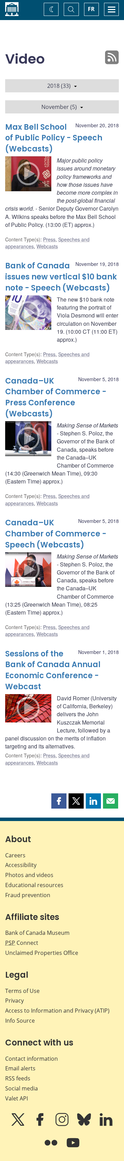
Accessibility (21, 865)
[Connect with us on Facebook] (41, 1124)
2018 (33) (59, 86)
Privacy (14, 1000)
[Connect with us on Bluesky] (85, 1124)
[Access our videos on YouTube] (73, 1147)
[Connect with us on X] (19, 1124)
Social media (21, 1088)
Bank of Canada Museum (37, 933)
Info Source (20, 1020)
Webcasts (47, 246)
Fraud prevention (27, 895)
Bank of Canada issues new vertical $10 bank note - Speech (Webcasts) (61, 276)
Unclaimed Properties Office (41, 953)
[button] (58, 801)
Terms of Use (22, 991)
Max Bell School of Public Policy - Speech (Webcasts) (53, 138)
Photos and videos (29, 875)
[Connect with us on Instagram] (63, 1124)
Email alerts (20, 1068)
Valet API (16, 1098)
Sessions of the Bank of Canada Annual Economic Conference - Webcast (53, 670)
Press (49, 239)
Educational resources (34, 885)
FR (91, 9)
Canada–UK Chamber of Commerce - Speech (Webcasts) (55, 533)
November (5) (59, 107)
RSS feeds (17, 1078)
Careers (15, 855)
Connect (21, 943)
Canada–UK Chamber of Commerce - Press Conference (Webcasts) (55, 398)
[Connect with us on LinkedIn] (106, 1124)
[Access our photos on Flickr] (52, 1147)
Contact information (31, 1058)
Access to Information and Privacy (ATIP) (57, 1010)
